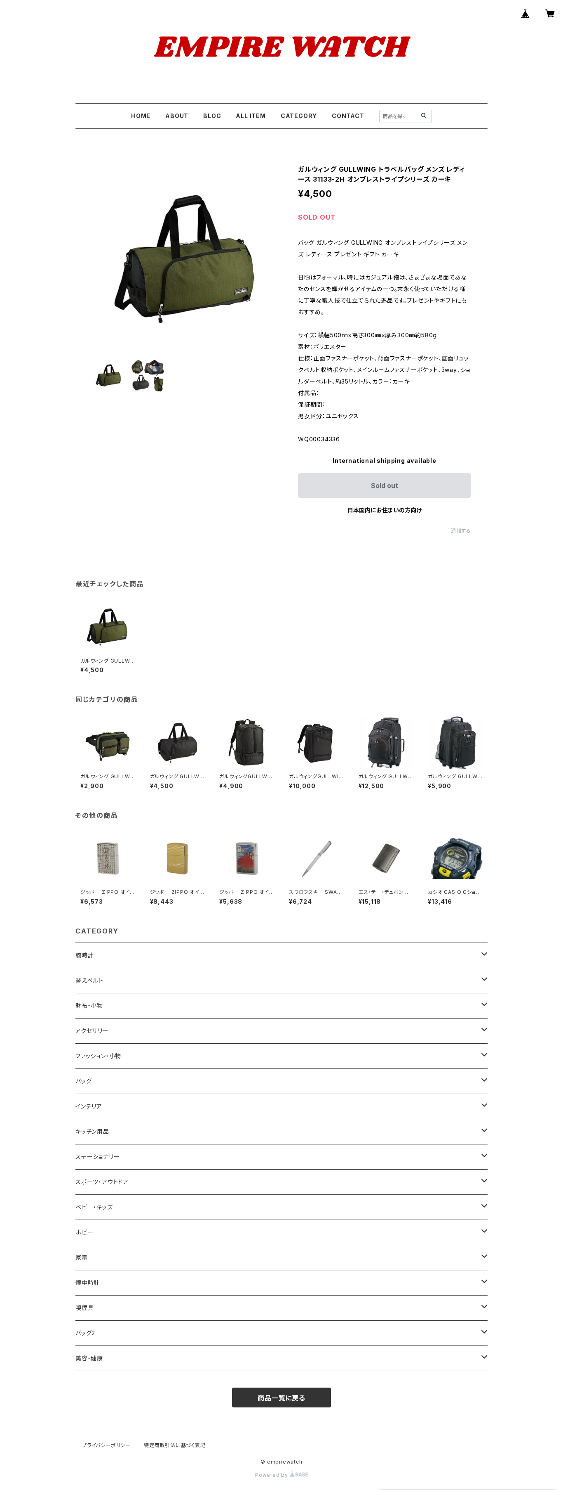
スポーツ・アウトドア (102, 1181)
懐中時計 (87, 1282)
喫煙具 (84, 1307)
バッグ (83, 1081)
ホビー (84, 1232)
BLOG (212, 115)
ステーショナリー (97, 1156)
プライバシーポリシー (106, 1445)
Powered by (272, 1475)
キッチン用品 (92, 1131)
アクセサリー (92, 1030)
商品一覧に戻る (281, 1398)
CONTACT (348, 115)
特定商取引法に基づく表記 (175, 1445)
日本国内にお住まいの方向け (384, 510)
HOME (140, 115)
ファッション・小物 (98, 1055)
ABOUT (176, 115)
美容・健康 (89, 1358)
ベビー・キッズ (94, 1206)
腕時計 (84, 955)
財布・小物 (89, 1005)
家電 (81, 1257)
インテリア (88, 1106)
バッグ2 (85, 1332)
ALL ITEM (250, 115)
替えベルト (89, 980)
